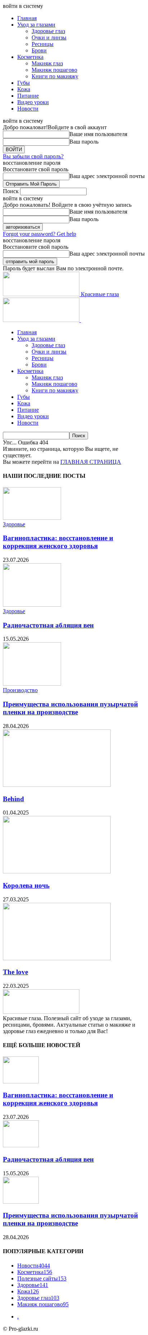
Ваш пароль (83, 142)
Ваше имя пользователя (98, 134)
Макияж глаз (47, 63)
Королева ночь (26, 885)
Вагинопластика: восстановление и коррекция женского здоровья (58, 542)
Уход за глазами (36, 25)
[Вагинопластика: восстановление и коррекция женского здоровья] (32, 518)
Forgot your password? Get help (39, 234)
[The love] (57, 958)
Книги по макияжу (55, 76)
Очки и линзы (49, 37)
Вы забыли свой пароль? (33, 156)
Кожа (23, 89)
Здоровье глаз (48, 31)
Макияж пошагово (54, 70)
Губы (23, 83)
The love (15, 972)
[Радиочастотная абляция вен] (32, 605)
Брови (39, 50)
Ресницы (43, 44)
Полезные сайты (41, 1278)
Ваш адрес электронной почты (107, 176)
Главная (27, 18)
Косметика (30, 57)
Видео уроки (33, 102)
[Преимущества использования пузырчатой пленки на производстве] (32, 684)
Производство (20, 690)
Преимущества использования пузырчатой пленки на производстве (70, 708)
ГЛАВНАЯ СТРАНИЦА (90, 462)
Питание (28, 96)
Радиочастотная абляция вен (48, 625)
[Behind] (57, 785)
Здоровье (14, 524)
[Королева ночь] (57, 871)
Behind (13, 799)
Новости (27, 109)
